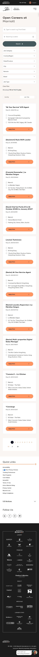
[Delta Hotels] (29, 555)
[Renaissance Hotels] (30, 561)
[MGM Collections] (29, 569)
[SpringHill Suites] (30, 586)
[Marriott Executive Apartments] (19, 628)
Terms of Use (7, 483)
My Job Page (23, 2)
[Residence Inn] (9, 617)
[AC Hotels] (19, 591)
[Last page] (17, 446)
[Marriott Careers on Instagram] (15, 516)
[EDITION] (9, 539)
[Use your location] (33, 37)
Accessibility (6, 467)
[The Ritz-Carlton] (19, 540)
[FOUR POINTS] (19, 586)
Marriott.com (6, 490)
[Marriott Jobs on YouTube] (20, 516)
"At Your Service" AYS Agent (17, 107)
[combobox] (19, 29)
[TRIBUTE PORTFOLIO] (19, 565)
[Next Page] (12, 446)
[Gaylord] (19, 571)
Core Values (6, 477)
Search (18, 44)
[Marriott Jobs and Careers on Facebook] (9, 516)
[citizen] (30, 592)
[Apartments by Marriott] (19, 623)
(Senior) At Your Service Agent (18, 272)
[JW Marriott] (29, 545)
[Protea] (30, 597)
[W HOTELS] (19, 545)
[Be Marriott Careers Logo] (12, 9)
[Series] (29, 607)
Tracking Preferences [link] (9, 472)
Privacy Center (7, 488)
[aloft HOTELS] (9, 597)
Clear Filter (6, 86)
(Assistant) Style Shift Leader (18, 140)
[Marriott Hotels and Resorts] (9, 555)
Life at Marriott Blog (9, 485)
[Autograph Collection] (9, 565)
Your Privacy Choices (11, 470)
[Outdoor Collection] (22, 576)
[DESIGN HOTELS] (29, 565)
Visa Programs (7, 475)
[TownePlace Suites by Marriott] (19, 617)
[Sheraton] (19, 555)
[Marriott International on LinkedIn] (4, 516)
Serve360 (5, 480)
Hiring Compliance (8, 493)
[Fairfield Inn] (9, 590)
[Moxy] (19, 597)
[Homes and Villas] (29, 623)
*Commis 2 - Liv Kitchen (16, 374)
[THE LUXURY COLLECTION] (29, 540)
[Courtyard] (9, 585)
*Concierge (10, 407)
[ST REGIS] (9, 545)
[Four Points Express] (19, 608)
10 (8, 446)
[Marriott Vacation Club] (9, 570)
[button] (19, 51)
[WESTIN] (9, 560)
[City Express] (9, 608)
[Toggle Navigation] (34, 9)
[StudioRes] (10, 624)
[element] (30, 618)
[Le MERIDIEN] (19, 560)
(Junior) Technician (13, 240)
